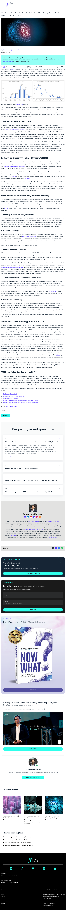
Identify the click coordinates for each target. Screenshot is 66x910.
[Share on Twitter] (56, 548)
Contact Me (33, 749)
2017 (4, 67)
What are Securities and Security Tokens (14, 396)
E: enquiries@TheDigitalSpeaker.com (9, 882)
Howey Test (44, 172)
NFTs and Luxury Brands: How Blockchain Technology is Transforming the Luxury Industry (32, 820)
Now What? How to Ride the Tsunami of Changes (54, 894)
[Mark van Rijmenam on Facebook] (44, 868)
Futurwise (13, 535)
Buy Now (33, 690)
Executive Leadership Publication (50, 889)
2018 (12, 69)
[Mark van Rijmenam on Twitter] (22, 868)
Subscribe (33, 609)
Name (6, 593)
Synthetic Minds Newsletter (49, 898)
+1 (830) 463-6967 (52, 537)
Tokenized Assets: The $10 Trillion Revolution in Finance (11, 818)
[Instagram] (37, 517)
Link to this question (10, 457)
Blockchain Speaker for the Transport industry (18, 845)
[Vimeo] (34, 517)
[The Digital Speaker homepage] (10, 4)
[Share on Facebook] (59, 548)
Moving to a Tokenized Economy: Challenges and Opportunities (53, 818)
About (2, 889)
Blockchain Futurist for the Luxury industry (17, 843)
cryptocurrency (52, 291)
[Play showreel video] (33, 728)
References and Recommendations (51, 896)
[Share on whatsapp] (62, 548)
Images (3, 896)
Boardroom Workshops (48, 905)
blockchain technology (29, 236)
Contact (3, 903)
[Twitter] (25, 517)
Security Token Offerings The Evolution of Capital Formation (20, 402)
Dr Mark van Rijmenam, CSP (11, 50)
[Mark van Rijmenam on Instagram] (55, 868)
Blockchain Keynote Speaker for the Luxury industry (19, 840)
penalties (27, 178)
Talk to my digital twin (33, 777)
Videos (2, 898)
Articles (3, 892)
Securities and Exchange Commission (14, 166)
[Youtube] (31, 517)
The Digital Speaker (33, 521)
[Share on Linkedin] (53, 548)
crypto (6, 208)
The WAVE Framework (48, 901)
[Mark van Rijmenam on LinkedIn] (11, 868)
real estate (12, 176)
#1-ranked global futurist (53, 521)
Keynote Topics (46, 892)
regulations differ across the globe (15, 130)
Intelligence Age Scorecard (49, 903)
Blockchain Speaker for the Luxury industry (17, 837)
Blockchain (6, 415)
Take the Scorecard (33, 573)
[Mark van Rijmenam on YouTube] (33, 868)
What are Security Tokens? (11, 398)
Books (2, 894)
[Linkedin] (28, 517)
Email (6, 601)
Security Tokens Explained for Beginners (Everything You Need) (21, 400)
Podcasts (3, 901)
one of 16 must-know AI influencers (33, 529)
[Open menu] (2, 4)
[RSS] (40, 517)
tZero (58, 355)
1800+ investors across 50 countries (12, 267)
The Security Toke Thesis (10, 394)
